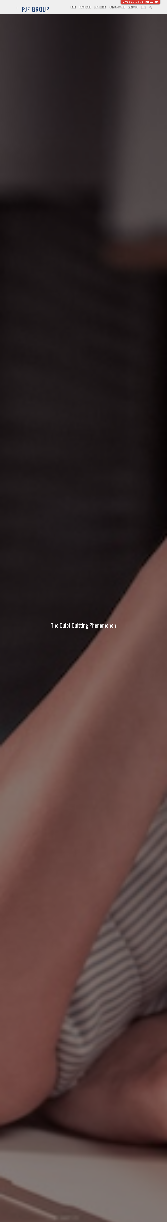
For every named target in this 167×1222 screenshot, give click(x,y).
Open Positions (117, 7)
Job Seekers (100, 7)
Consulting (85, 7)
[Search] (150, 7)
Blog (143, 7)
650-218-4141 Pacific (134, 2)
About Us (133, 7)
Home (73, 7)
